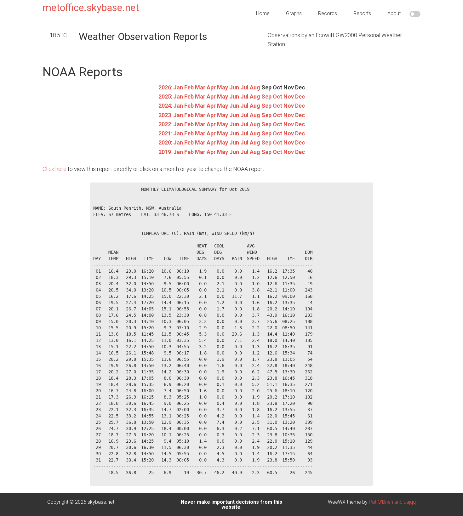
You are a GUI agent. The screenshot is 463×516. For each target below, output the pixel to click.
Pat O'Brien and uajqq (392, 502)
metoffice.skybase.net (91, 8)
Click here (54, 169)
